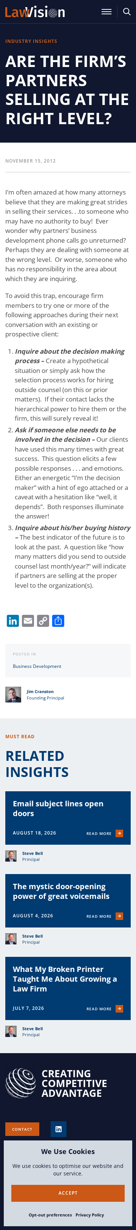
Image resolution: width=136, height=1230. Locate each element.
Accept (68, 1193)
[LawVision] (35, 12)
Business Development (37, 666)
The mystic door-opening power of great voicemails (61, 891)
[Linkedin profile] (58, 1129)
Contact (22, 1129)
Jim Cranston (40, 691)
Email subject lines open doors (58, 808)
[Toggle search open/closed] (127, 11)
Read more (99, 833)
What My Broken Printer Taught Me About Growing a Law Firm (65, 979)
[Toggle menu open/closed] (106, 11)
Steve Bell (32, 853)
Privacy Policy (90, 1215)
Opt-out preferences (50, 1215)
